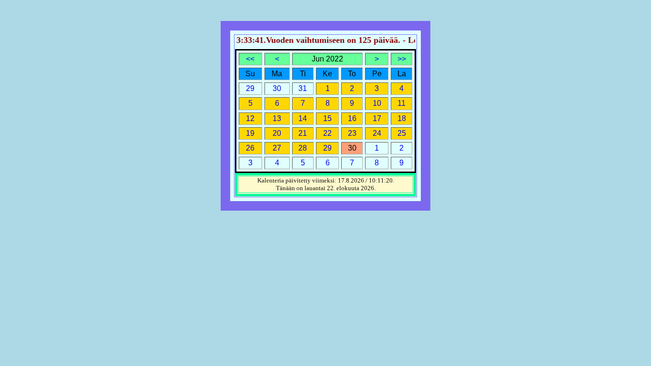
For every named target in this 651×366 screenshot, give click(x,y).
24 (377, 133)
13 (277, 118)
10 (377, 103)
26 (250, 148)
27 (277, 148)
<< (250, 59)
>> (401, 59)
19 (250, 133)
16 (352, 118)
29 (327, 148)
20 (277, 133)
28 (302, 148)
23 (352, 133)
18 (401, 118)
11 (401, 103)
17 (377, 118)
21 (302, 133)
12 (250, 118)
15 (327, 118)
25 (401, 133)
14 (302, 118)
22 (327, 133)
